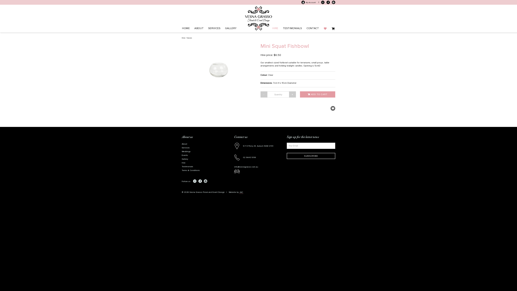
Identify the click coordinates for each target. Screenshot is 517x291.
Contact (313, 28)
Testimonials (292, 28)
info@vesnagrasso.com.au (246, 167)
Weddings (186, 151)
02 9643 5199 (249, 157)
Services (214, 28)
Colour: (264, 75)
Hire (275, 28)
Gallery (230, 28)
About (199, 28)
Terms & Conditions (191, 170)
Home (186, 28)
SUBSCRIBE (311, 156)
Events (185, 155)
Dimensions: (266, 83)
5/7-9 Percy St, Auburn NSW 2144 (258, 146)
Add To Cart (318, 94)
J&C (241, 192)
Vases (189, 38)
